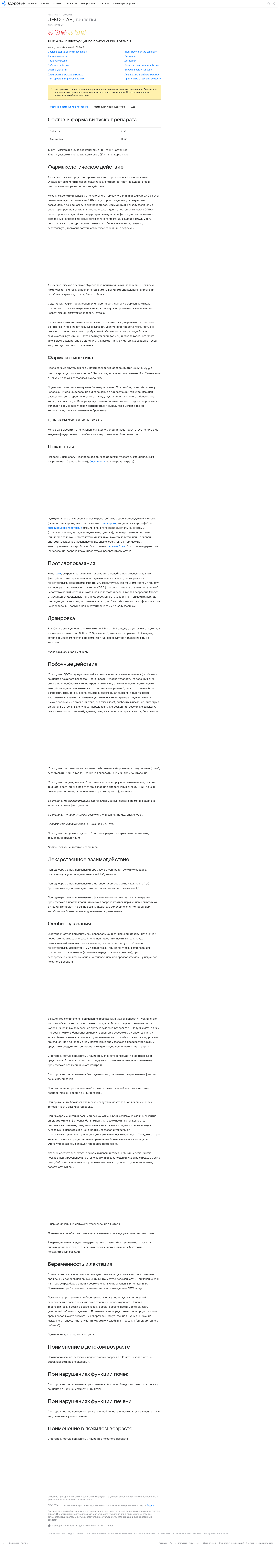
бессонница (97, 461)
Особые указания (57, 69)
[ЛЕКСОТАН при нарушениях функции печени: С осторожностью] (70, 32)
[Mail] (4, 3)
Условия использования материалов (185, 1543)
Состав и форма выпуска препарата (67, 52)
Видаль (150, 1505)
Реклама (24, 1543)
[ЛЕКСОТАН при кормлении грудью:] (57, 32)
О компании (14, 1543)
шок (58, 573)
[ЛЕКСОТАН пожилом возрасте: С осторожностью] (83, 32)
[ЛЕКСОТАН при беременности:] (50, 32)
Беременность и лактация (138, 69)
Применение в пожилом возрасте (143, 78)
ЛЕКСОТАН (67, 15)
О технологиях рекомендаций (231, 1543)
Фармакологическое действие (141, 52)
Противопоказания (58, 60)
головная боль (115, 546)
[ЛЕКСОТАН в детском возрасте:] (63, 32)
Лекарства (53, 15)
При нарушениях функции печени (66, 78)
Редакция (163, 1543)
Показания (130, 56)
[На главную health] (15, 3)
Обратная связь (209, 1543)
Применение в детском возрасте (65, 74)
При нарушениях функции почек (142, 74)
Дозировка (130, 60)
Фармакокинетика (57, 56)
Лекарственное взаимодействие (142, 65)
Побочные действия (59, 65)
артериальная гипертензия (65, 527)
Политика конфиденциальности (259, 1543)
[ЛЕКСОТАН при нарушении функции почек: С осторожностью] (77, 32)
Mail (4, 1543)
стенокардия (108, 523)
